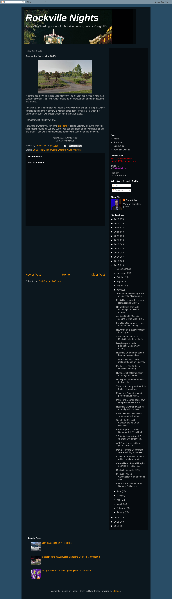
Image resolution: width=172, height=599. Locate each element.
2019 (116, 248)
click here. (62, 126)
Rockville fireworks (48, 150)
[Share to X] (75, 146)
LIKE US (115, 173)
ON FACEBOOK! (119, 175)
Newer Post (33, 274)
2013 (116, 522)
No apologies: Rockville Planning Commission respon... (127, 309)
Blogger (116, 591)
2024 (116, 227)
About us (118, 142)
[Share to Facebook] (77, 146)
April (119, 500)
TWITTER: (116, 166)
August (120, 286)
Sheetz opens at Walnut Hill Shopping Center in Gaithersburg (71, 557)
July (119, 290)
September (122, 281)
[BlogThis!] (72, 146)
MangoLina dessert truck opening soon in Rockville (66, 570)
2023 (116, 232)
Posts (117, 186)
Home (66, 274)
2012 (116, 526)
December (122, 269)
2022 (116, 236)
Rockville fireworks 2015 (128, 470)
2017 (116, 257)
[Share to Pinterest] (80, 146)
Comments (119, 190)
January (121, 512)
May (119, 495)
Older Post (98, 274)
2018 (116, 253)
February (121, 508)
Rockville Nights (62, 17)
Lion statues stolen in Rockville (57, 543)
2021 (116, 240)
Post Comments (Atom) (50, 281)
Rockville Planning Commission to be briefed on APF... (131, 476)
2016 (116, 261)
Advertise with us (122, 150)
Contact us (119, 146)
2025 (116, 223)
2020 (116, 244)
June (119, 491)
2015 (35, 150)
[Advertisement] (65, 249)
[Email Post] (65, 146)
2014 (116, 517)
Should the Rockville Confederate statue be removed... (127, 422)
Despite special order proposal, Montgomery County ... (127, 346)
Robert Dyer (132, 200)
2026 (116, 219)
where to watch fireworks (70, 150)
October (121, 277)
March (120, 504)
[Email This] (70, 146)
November (122, 273)
